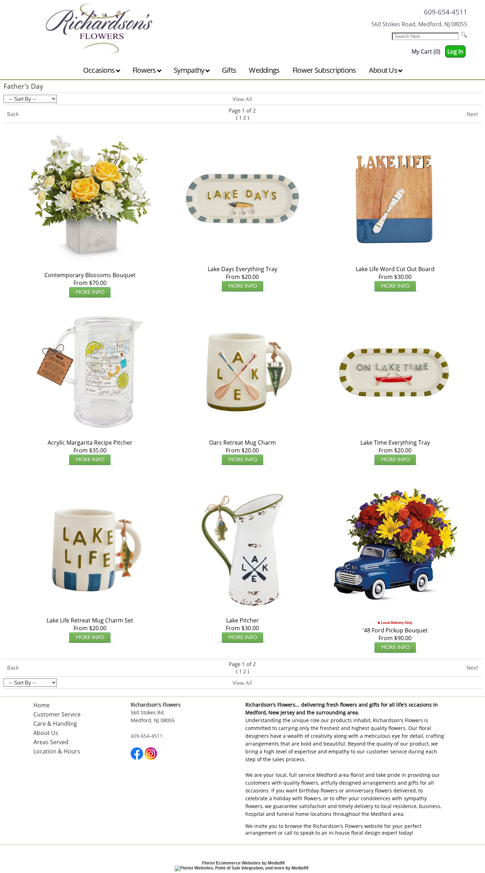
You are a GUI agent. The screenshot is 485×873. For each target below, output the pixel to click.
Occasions (99, 70)
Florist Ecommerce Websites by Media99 (243, 863)
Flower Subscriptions (324, 70)
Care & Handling (55, 724)
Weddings (264, 70)
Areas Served (51, 742)
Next (472, 113)
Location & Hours (56, 751)
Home (41, 705)
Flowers (145, 70)
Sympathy (190, 70)
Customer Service (57, 714)
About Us (384, 70)
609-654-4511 (445, 12)
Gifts (229, 70)
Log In (455, 51)
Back (13, 113)
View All (242, 99)
